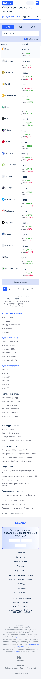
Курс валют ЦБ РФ (10, 338)
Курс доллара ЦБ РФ (10, 341)
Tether (7, 107)
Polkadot (9, 245)
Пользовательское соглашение (25, 637)
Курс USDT (6, 377)
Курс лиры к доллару (10, 416)
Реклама (20, 566)
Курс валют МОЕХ (14, 16)
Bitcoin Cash (10, 165)
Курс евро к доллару (10, 398)
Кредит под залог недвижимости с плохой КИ (20, 476)
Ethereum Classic (12, 268)
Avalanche (9, 211)
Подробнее (15, 651)
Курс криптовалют (31, 16)
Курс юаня (6, 332)
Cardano (8, 176)
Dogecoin (9, 72)
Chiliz (7, 142)
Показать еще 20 (20, 282)
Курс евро (6, 321)
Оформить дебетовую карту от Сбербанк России (18, 471)
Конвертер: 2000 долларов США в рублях (18, 450)
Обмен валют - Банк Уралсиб (13, 500)
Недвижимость (20, 592)
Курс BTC (5, 370)
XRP (6, 118)
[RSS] (31, 620)
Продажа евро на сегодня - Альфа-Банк (17, 508)
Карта (17, 570)
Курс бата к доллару (10, 412)
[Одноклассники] (15, 620)
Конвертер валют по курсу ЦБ (13, 504)
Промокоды (20, 584)
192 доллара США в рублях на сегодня (17, 457)
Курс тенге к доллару (10, 409)
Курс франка (7, 328)
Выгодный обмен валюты (12, 437)
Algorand (9, 222)
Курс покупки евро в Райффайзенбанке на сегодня (18, 496)
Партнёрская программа (20, 579)
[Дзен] (26, 620)
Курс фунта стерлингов (11, 325)
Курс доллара (7, 317)
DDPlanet (24, 673)
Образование (20, 588)
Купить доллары (8, 429)
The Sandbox (10, 199)
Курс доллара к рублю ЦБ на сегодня (16, 440)
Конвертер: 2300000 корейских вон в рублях (19, 454)
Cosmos (8, 188)
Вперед (36, 289)
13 (32, 289)
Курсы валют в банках (12, 313)
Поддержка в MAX (20, 602)
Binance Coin (10, 95)
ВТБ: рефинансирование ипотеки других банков (17, 484)
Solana (8, 130)
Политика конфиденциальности (20, 575)
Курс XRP (5, 388)
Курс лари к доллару (10, 405)
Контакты (20, 557)
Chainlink (9, 153)
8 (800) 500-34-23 (20, 606)
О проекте (20, 553)
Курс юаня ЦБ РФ (8, 349)
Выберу (4, 513)
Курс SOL (5, 384)
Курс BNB (5, 381)
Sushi (7, 257)
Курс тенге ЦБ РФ (9, 353)
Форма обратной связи (22, 598)
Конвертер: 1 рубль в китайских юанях (17, 461)
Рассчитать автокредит (11, 480)
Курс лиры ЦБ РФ (9, 356)
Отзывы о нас (20, 562)
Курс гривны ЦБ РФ (9, 360)
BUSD (7, 84)
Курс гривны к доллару (11, 401)
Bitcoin (8, 49)
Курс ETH (5, 373)
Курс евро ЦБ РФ (8, 345)
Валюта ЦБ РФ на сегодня (12, 433)
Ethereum (9, 61)
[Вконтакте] (9, 620)
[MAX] (20, 620)
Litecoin (8, 234)
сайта (23, 570)
